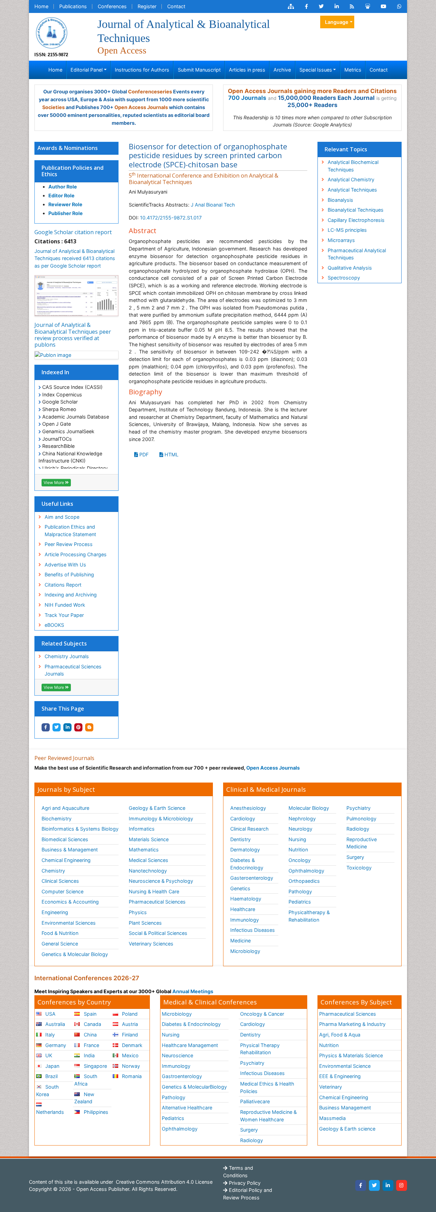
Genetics (240, 888)
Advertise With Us (65, 564)
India (88, 1055)
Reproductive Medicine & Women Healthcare (268, 1115)
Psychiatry (358, 808)
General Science (60, 943)
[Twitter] (374, 1185)
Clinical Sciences (60, 881)
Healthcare (242, 909)
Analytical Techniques (352, 190)
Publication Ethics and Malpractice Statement (70, 530)
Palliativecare (255, 1101)
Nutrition (298, 849)
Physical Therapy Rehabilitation (260, 1049)
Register (147, 6)
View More (54, 482)
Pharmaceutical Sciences (157, 902)
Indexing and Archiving (71, 594)
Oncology (300, 860)
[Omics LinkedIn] (336, 6)
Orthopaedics (304, 881)
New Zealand (84, 1098)
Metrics (352, 70)
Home (41, 6)
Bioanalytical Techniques (356, 210)
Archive (282, 70)
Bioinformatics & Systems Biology (80, 829)
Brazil (51, 1076)
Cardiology (242, 818)
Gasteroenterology (251, 878)
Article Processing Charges (76, 554)
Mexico (130, 1055)
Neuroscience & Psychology (161, 881)
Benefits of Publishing (69, 574)
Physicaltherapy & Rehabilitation (309, 916)
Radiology (357, 829)
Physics (138, 912)
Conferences (112, 6)
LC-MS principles (347, 230)
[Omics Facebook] (306, 6)
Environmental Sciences (69, 923)
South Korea (47, 1090)
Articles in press (247, 70)
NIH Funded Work (65, 605)
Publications (73, 6)
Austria (129, 1024)
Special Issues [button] (315, 70)
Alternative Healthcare (187, 1107)
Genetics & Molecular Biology (75, 954)
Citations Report (63, 585)
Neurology (300, 829)
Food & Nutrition (60, 933)
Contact (176, 6)
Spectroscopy (344, 278)
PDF (143, 454)
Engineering (55, 912)
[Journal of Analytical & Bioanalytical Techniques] (51, 32)
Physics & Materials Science (351, 1055)
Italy (49, 1034)
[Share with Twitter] (56, 727)
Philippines (95, 1112)
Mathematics (144, 849)
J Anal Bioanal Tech (213, 205)
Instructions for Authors (142, 70)
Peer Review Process (69, 544)
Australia (54, 1024)
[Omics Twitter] (321, 6)
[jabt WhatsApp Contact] (399, 6)
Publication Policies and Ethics (73, 171)
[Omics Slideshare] (367, 6)
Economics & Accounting (70, 902)
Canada (91, 1024)
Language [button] (336, 22)
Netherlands (50, 1112)
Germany (55, 1045)
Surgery (355, 857)
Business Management (345, 1107)
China (89, 1034)
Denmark (131, 1045)
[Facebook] (360, 1185)
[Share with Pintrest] (78, 727)
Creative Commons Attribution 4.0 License (163, 1182)
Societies (53, 107)
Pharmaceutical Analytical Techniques (357, 254)
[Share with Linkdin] (67, 727)
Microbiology (245, 951)
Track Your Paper (64, 615)
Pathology (300, 891)
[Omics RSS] (352, 6)
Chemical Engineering (66, 860)
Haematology (245, 899)
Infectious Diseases (252, 930)
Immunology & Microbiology (161, 818)
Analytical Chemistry (351, 179)
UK (48, 1055)
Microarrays (341, 240)
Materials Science (149, 839)
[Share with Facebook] (46, 727)
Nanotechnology (148, 871)
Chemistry (53, 871)
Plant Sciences (145, 923)
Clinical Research (249, 829)
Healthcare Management (190, 1045)
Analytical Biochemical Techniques (353, 165)
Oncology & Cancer (262, 1014)
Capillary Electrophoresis (356, 220)
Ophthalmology (306, 871)
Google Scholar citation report (73, 232)
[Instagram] (401, 1185)
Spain (89, 1014)
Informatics (142, 829)
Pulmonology (361, 818)
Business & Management (70, 849)
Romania (131, 1076)
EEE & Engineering (340, 1076)
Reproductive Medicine (361, 843)
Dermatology (245, 849)
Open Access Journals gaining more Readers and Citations (312, 91)
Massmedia (332, 1118)
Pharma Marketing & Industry (352, 1024)
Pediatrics (300, 902)
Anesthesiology (248, 808)
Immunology (244, 920)
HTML (170, 454)
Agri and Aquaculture (65, 808)
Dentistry (240, 839)
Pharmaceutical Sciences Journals (73, 670)
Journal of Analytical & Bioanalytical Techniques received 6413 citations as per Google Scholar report (74, 258)
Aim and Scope (62, 517)
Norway (130, 1066)
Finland (129, 1034)
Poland (129, 1014)
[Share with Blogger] (89, 727)
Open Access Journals (141, 107)
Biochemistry (57, 818)
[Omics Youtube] (383, 6)
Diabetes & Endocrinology (246, 863)
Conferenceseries (150, 91)
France (90, 1045)
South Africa (85, 1080)
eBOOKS (54, 625)
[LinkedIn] (388, 1185)
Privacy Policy (244, 1183)
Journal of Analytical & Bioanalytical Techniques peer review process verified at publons (72, 334)
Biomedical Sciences (65, 839)
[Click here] (290, 6)
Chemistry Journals (67, 656)
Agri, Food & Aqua (339, 1034)
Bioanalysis (340, 200)
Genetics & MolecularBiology (194, 1087)
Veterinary (330, 1087)
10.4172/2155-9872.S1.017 (171, 218)
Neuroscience (177, 1055)
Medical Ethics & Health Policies (267, 1087)
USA (50, 1014)
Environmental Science (345, 1066)
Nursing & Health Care (154, 891)
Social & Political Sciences (158, 933)
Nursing (297, 839)
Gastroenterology (182, 1076)
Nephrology (302, 818)
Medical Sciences (148, 860)
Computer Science (62, 891)
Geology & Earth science (347, 1129)
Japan (51, 1066)
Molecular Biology (309, 808)
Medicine (240, 940)
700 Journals (247, 97)
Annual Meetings (192, 991)
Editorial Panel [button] (87, 70)
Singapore (94, 1066)
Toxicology (359, 867)
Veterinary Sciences (151, 943)
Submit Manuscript (199, 70)
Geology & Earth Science (157, 808)
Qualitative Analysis (350, 268)
